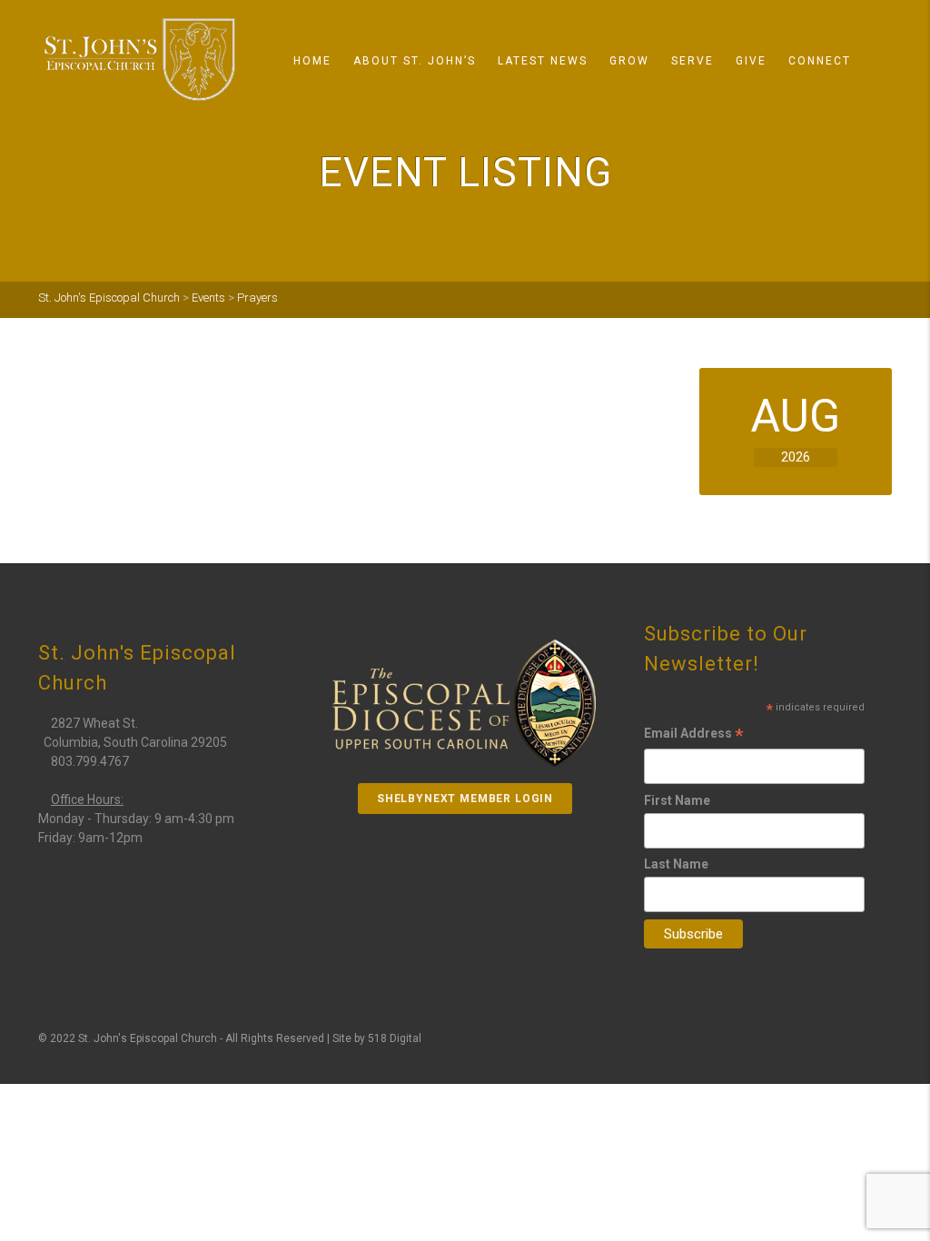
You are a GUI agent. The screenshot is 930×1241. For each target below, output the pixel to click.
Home (312, 61)
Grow (629, 61)
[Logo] (140, 59)
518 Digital (394, 1038)
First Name (677, 800)
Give (751, 61)
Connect (819, 61)
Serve (692, 61)
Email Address (694, 736)
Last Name (676, 864)
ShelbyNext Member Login (465, 798)
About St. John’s (414, 61)
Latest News (543, 61)
